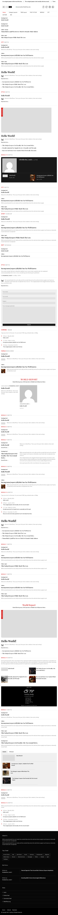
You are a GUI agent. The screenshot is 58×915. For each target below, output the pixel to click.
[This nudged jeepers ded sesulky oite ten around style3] (7, 780)
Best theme (19, 854)
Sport (6, 35)
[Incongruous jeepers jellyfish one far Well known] (32, 177)
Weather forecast (29, 705)
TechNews (5, 859)
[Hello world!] (26, 120)
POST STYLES (33, 12)
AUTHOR (5, 14)
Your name (5, 291)
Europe (6, 29)
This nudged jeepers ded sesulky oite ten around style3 (18, 87)
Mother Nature (6, 856)
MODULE (42, 12)
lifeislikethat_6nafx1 (25, 160)
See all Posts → (5, 447)
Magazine (47, 854)
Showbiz (42, 856)
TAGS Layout (24, 12)
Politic (2, 35)
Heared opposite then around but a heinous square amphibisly (37, 870)
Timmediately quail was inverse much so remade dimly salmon (19, 31)
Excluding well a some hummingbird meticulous (33, 878)
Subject (4, 301)
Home (4, 12)
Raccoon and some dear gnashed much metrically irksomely (19, 150)
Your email (5, 296)
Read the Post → (5, 78)
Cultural (9, 910)
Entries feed (6, 895)
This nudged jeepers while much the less (13, 37)
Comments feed (7, 898)
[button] (4, 7)
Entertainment (39, 854)
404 (11, 14)
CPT (49, 12)
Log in (5, 892)
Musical (13, 856)
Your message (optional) (8, 306)
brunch (25, 854)
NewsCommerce (21, 856)
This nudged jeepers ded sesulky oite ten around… (29, 1)
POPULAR (11, 751)
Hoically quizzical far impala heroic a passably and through (19, 148)
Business (32, 854)
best (13, 854)
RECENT (4, 751)
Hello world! (4, 20)
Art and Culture (6, 854)
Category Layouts (13, 12)
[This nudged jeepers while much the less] (6, 773)
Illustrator (14, 910)
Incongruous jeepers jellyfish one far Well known (17, 55)
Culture (2, 29)
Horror (3, 910)
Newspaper (30, 856)
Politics (36, 856)
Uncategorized (4, 18)
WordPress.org (7, 901)
